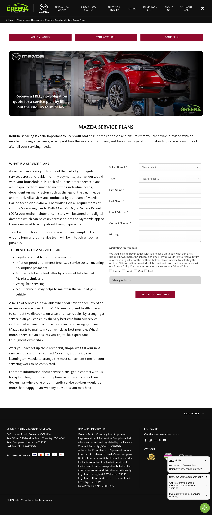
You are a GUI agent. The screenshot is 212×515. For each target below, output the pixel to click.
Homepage (36, 20)
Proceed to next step (155, 294)
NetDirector (14, 500)
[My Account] (202, 8)
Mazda (48, 20)
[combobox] (170, 167)
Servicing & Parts (62, 20)
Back (10, 20)
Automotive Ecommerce (39, 500)
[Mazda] (44, 8)
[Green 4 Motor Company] (17, 8)
